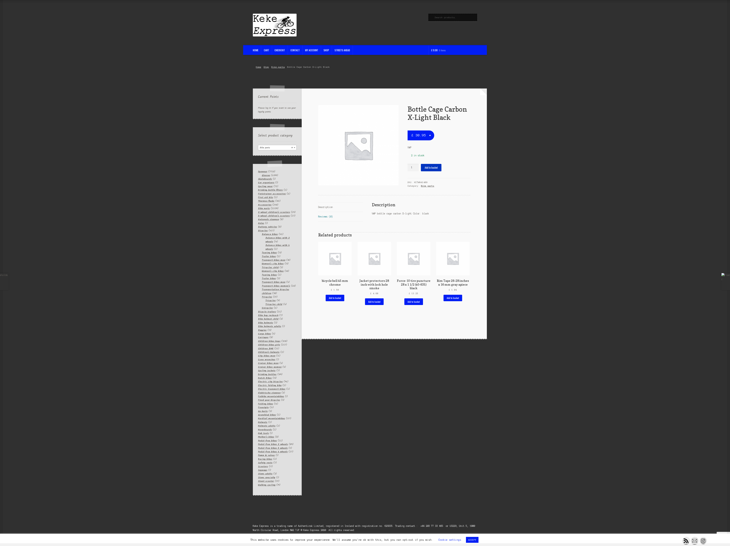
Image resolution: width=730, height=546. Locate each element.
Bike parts (278, 67)
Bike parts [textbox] (276, 147)
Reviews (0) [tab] (325, 216)
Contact (295, 50)
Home (255, 50)
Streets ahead (342, 50)
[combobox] (277, 147)
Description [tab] (325, 207)
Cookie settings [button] (449, 539)
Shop (326, 50)
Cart (266, 50)
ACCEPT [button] (472, 540)
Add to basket (431, 167)
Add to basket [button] (335, 297)
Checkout (280, 50)
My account (311, 50)
